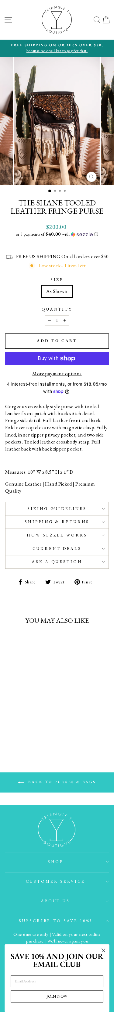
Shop (56, 861)
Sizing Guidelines (57, 508)
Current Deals (57, 548)
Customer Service (55, 881)
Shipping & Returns (57, 521)
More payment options (56, 373)
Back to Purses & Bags (61, 781)
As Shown (56, 291)
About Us (55, 900)
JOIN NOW (57, 996)
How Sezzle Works (57, 535)
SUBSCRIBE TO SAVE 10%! (55, 920)
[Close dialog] (103, 950)
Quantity (57, 309)
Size (57, 279)
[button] (57, 234)
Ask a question (57, 561)
